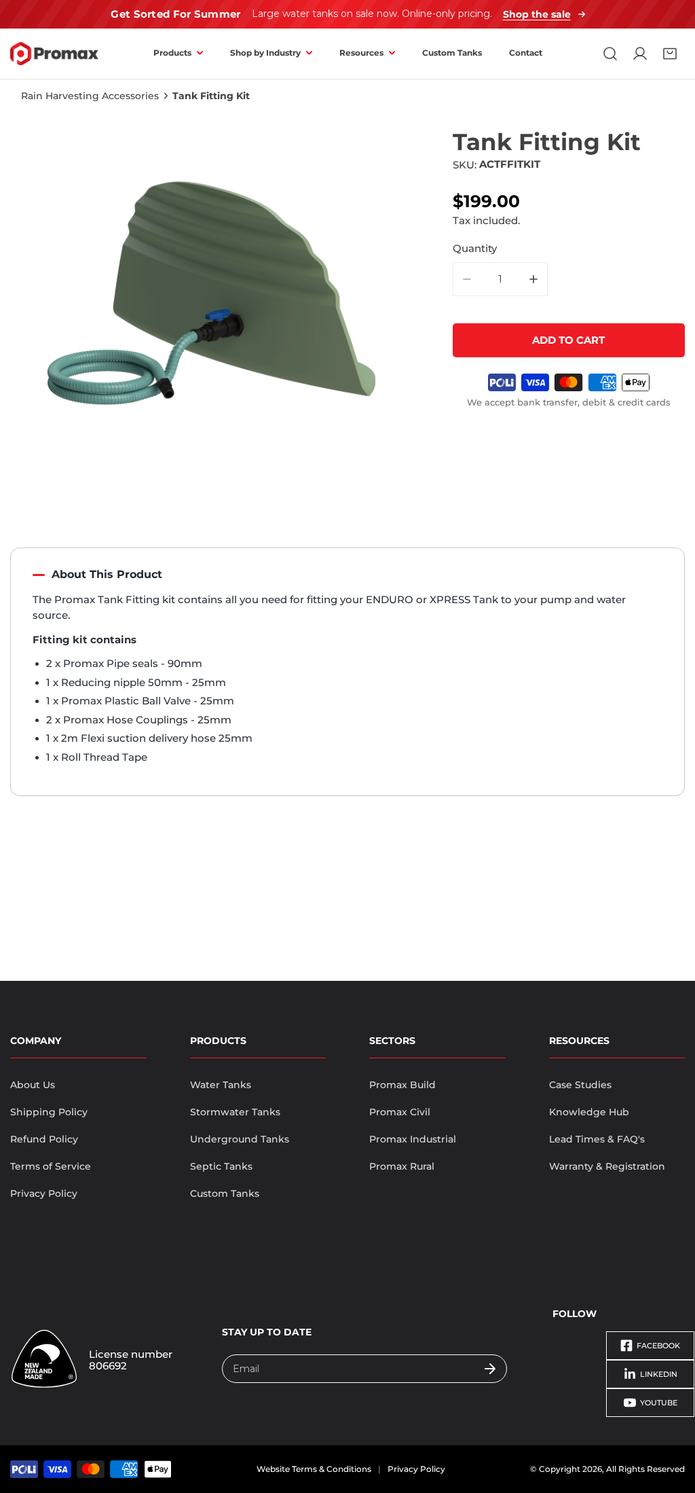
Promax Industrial (412, 1139)
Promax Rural (401, 1166)
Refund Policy (44, 1139)
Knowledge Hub (589, 1112)
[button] (670, 54)
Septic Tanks (221, 1166)
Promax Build (402, 1085)
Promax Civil (399, 1112)
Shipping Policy (49, 1112)
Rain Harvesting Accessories (90, 96)
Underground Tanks (239, 1139)
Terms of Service (50, 1166)
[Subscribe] (490, 1369)
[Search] (610, 54)
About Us (32, 1085)
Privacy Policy (43, 1193)
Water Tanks (220, 1085)
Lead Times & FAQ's (597, 1139)
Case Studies (580, 1085)
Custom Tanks (224, 1193)
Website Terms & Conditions (314, 1469)
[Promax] (54, 54)
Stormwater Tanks (235, 1112)
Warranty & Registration (607, 1166)
